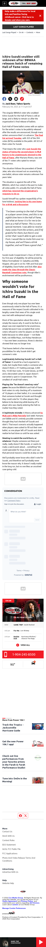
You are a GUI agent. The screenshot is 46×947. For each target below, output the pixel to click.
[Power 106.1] (23, 3)
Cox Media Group (15, 898)
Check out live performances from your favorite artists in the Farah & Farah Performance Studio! (13, 762)
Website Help (8, 883)
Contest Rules (8, 840)
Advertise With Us (10, 872)
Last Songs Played (9, 32)
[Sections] (4, 3)
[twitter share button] (10, 99)
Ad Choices (34, 903)
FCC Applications (9, 853)
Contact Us (7, 831)
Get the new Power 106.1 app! (13, 743)
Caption (36, 91)
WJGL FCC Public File (11, 849)
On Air (21, 32)
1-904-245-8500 (23, 654)
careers (15, 905)
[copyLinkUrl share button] (22, 99)
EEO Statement (9, 845)
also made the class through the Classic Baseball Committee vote (22, 270)
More (38, 32)
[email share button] (16, 99)
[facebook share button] (4, 99)
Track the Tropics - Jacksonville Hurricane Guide (13, 727)
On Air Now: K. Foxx (23, 617)
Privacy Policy (27, 901)
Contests (29, 32)
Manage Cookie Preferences (14, 908)
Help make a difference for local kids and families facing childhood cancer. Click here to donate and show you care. (20, 15)
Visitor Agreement (9, 901)
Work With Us (8, 836)
